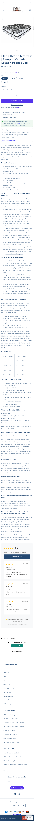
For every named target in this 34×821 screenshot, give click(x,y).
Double (13, 78)
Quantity (3, 86)
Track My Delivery (8, 688)
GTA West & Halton (9, 730)
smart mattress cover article (16, 244)
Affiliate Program (8, 704)
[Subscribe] (27, 782)
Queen (21, 78)
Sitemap (5, 771)
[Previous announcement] (3, 3)
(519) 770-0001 (18, 123)
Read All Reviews (17, 556)
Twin (4, 78)
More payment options (17, 104)
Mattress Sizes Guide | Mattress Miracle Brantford (15, 766)
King (4, 82)
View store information (9, 117)
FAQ (4, 680)
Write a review (17, 646)
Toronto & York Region (10, 734)
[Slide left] (13, 50)
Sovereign (27, 539)
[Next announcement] (31, 3)
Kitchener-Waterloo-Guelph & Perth (13, 726)
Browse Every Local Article (11, 742)
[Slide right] (21, 50)
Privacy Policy (7, 700)
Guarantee (6, 669)
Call (24, 818)
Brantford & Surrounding (10, 718)
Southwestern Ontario (9, 738)
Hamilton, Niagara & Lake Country (13, 722)
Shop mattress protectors (9, 140)
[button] (3, 10)
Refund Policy (7, 692)
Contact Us (6, 684)
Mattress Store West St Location (13, 757)
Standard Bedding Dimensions (12, 760)
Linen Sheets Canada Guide (11, 753)
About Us (6, 672)
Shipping (3, 69)
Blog (4, 676)
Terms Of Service (8, 696)
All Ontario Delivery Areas (11, 715)
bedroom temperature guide (14, 254)
